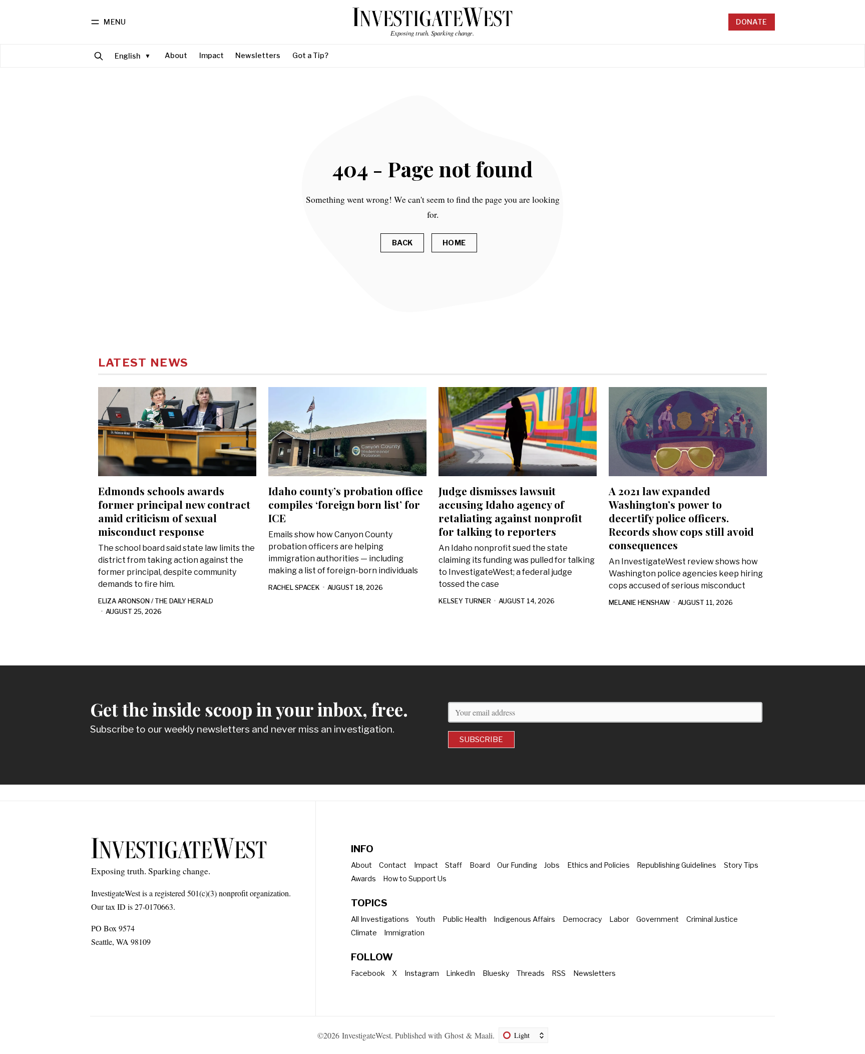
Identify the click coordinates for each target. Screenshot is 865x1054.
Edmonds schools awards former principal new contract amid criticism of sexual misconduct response (174, 511)
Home (454, 242)
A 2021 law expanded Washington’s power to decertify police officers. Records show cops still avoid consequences (681, 518)
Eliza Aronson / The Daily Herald (155, 601)
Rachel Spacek (294, 587)
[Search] (98, 56)
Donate (751, 22)
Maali (484, 1035)
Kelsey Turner (465, 601)
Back (402, 242)
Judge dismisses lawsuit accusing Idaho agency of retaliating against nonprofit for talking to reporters (510, 511)
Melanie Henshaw (639, 602)
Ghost (454, 1035)
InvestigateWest (366, 1035)
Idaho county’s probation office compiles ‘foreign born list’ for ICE (345, 504)
